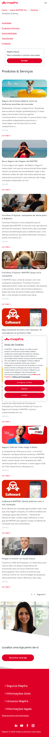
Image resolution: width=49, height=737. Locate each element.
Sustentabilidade (9, 33)
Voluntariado (7, 38)
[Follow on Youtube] (21, 725)
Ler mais (5, 135)
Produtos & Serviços (11, 28)
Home (4, 10)
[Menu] (45, 3)
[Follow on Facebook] (27, 725)
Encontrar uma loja (18, 657)
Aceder (24, 60)
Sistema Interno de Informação (15, 715)
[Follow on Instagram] (33, 725)
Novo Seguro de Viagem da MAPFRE (20, 161)
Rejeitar (24, 389)
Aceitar (24, 395)
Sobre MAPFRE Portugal (19, 10)
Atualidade (6, 23)
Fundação (6, 43)
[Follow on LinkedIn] (16, 725)
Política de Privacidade (21, 377)
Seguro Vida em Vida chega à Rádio (19, 447)
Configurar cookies (24, 382)
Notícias (34, 10)
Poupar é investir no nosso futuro (18, 558)
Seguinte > (41, 594)
